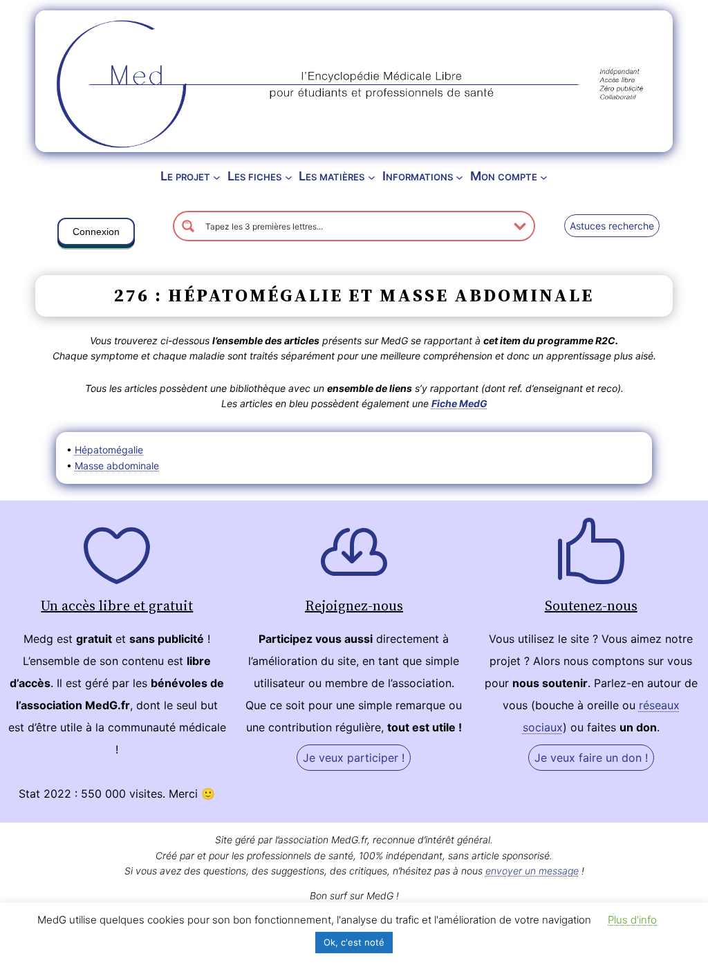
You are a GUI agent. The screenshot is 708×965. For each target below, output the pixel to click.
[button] (96, 234)
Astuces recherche (612, 226)
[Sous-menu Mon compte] (544, 176)
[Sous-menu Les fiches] (288, 176)
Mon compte (503, 176)
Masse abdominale (117, 465)
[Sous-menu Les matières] (371, 176)
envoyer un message (532, 871)
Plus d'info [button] (632, 919)
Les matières (331, 176)
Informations (417, 176)
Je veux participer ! (353, 758)
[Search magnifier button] (188, 226)
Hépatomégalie (109, 450)
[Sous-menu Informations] (459, 176)
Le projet (185, 176)
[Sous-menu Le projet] (217, 176)
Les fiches (254, 176)
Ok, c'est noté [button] (354, 942)
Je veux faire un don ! (591, 758)
